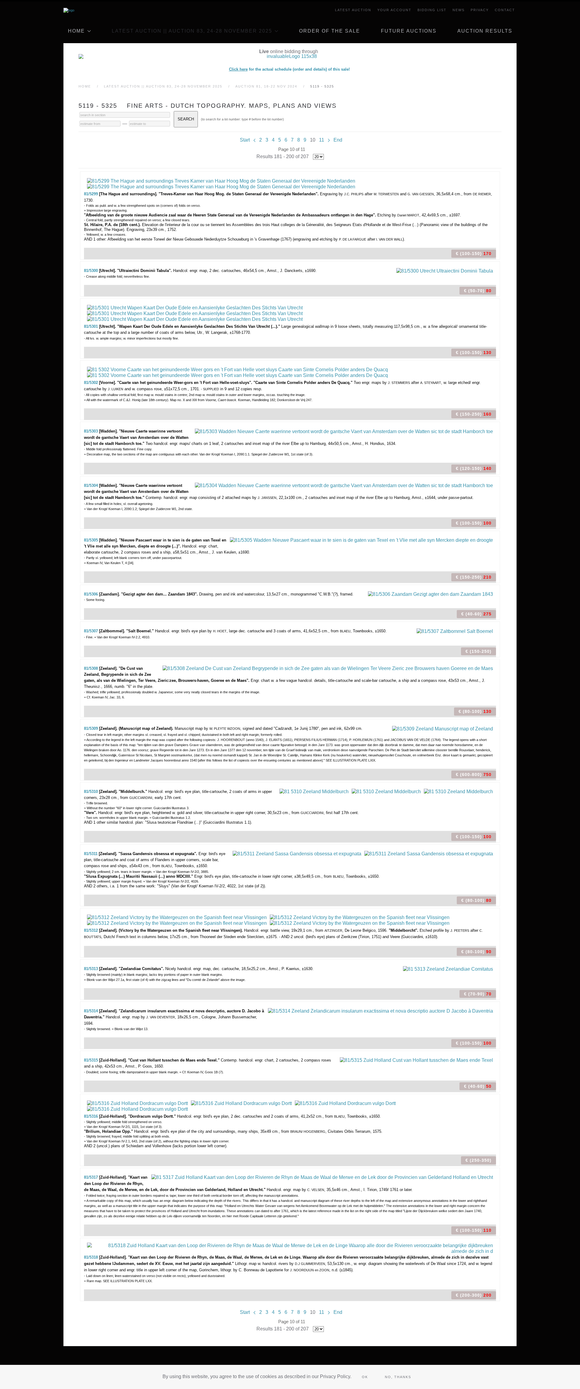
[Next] (329, 139)
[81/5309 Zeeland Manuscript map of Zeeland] (443, 728)
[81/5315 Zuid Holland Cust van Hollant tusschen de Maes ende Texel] (416, 1059)
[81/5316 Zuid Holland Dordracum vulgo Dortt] (137, 1103)
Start (245, 139)
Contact (505, 10)
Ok (365, 1377)
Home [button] (76, 31)
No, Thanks (398, 1377)
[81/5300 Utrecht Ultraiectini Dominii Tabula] (445, 270)
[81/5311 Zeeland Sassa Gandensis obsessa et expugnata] (297, 853)
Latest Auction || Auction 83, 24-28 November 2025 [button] (192, 31)
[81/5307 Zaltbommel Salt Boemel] (455, 630)
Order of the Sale (329, 31)
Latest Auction (353, 10)
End (338, 139)
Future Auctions (409, 31)
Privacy (480, 10)
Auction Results (484, 31)
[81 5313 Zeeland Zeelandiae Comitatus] (448, 968)
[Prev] (254, 139)
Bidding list (431, 10)
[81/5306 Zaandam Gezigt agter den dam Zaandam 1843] (430, 593)
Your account (394, 10)
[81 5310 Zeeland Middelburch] (314, 791)
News (459, 10)
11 (321, 139)
